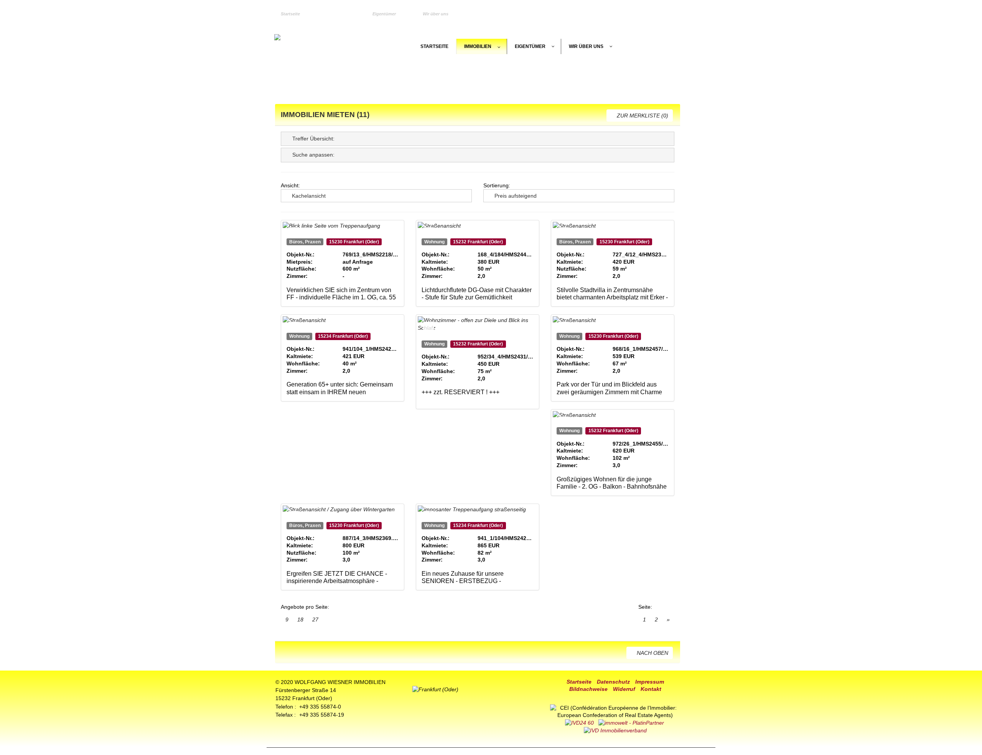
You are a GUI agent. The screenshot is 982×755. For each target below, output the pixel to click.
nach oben (651, 653)
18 (300, 619)
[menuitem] (296, 14)
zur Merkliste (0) (641, 115)
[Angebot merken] (293, 232)
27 (315, 619)
